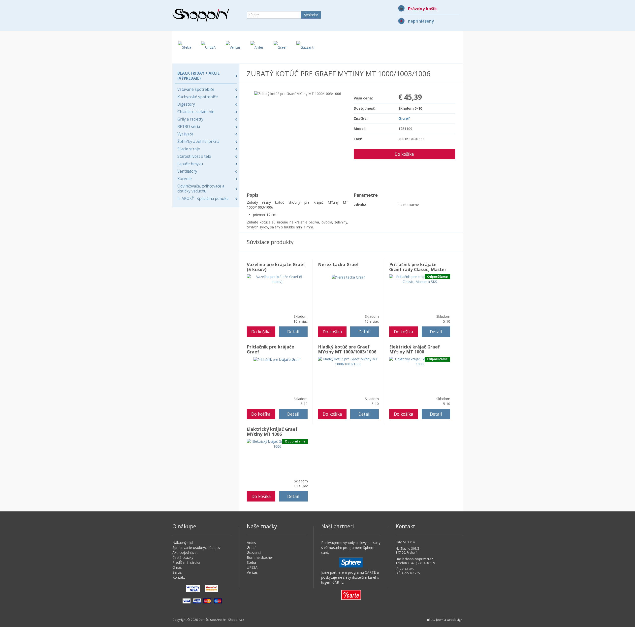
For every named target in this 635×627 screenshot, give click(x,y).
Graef (404, 118)
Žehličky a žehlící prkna (198, 141)
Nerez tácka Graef (338, 264)
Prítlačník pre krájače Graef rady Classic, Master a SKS (417, 269)
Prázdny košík (422, 8)
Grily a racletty (190, 119)
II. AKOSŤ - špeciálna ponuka (202, 198)
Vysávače (185, 134)
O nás (177, 567)
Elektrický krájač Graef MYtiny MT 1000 (414, 349)
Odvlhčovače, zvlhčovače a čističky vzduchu (200, 189)
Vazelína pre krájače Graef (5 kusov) (276, 267)
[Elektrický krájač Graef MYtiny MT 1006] (277, 443)
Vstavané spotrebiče (195, 89)
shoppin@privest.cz (419, 559)
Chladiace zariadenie (195, 111)
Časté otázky (182, 557)
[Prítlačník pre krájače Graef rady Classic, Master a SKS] (419, 279)
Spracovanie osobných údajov (196, 547)
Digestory (186, 104)
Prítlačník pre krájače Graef (270, 349)
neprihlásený (421, 21)
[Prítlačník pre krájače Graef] (277, 359)
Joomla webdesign (449, 620)
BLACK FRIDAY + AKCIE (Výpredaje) (198, 76)
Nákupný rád (182, 542)
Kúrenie (184, 178)
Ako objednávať (185, 552)
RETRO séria (188, 126)
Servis (177, 572)
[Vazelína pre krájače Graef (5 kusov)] (277, 279)
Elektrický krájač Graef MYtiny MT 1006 (272, 432)
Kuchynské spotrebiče (197, 96)
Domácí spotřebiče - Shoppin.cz (200, 15)
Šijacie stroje (188, 149)
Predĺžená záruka (186, 562)
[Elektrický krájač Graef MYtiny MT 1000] (419, 361)
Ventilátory (187, 171)
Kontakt (178, 577)
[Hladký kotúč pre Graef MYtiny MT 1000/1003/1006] (348, 361)
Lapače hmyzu (190, 163)
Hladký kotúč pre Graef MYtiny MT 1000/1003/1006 (347, 349)
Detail (293, 332)
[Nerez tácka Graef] (348, 276)
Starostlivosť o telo (194, 156)
